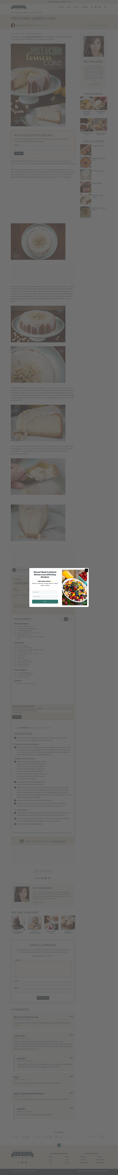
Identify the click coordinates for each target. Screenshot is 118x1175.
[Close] (86, 570)
